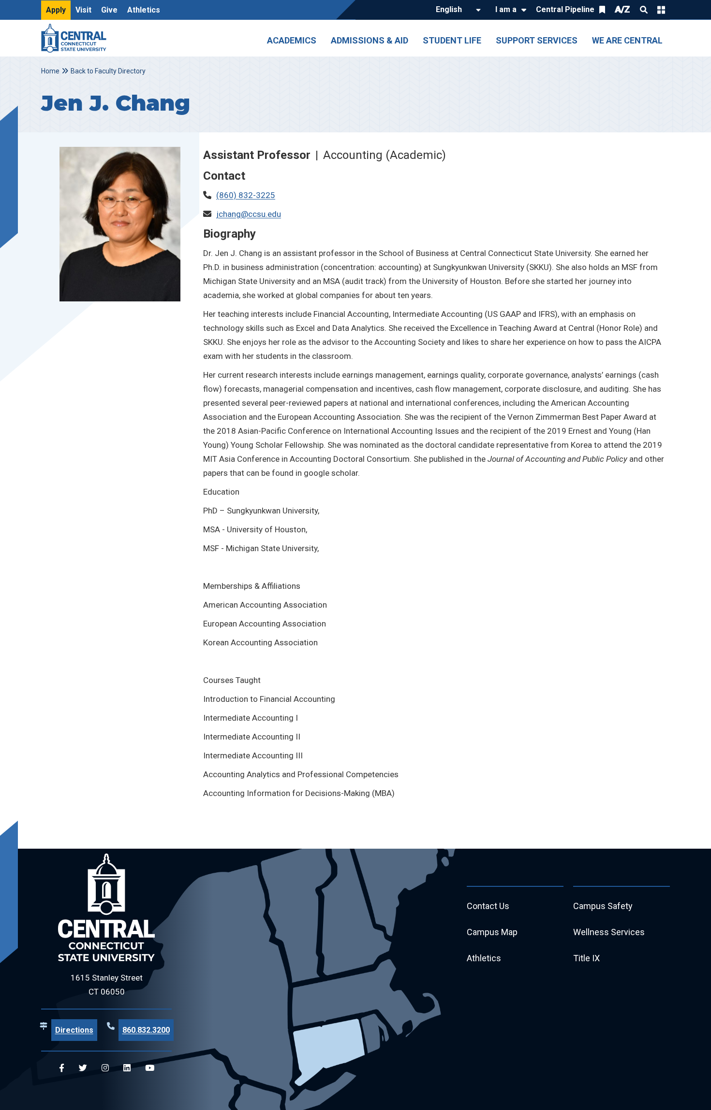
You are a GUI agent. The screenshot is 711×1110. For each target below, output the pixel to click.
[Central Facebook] (61, 1068)
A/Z (622, 9)
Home (50, 71)
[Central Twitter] (83, 1068)
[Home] (76, 38)
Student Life (452, 40)
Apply (56, 9)
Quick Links (661, 9)
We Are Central (627, 40)
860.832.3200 (146, 1030)
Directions (74, 1030)
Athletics (143, 9)
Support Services (537, 40)
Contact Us (488, 906)
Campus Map (492, 932)
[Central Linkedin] (127, 1068)
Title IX (586, 958)
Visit (83, 9)
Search (643, 9)
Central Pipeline (565, 9)
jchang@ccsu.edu (248, 214)
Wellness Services (609, 932)
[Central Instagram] (105, 1068)
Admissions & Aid (369, 40)
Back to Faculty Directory (108, 71)
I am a (506, 9)
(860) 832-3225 (245, 195)
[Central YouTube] (149, 1068)
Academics (291, 40)
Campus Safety (603, 906)
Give (109, 9)
